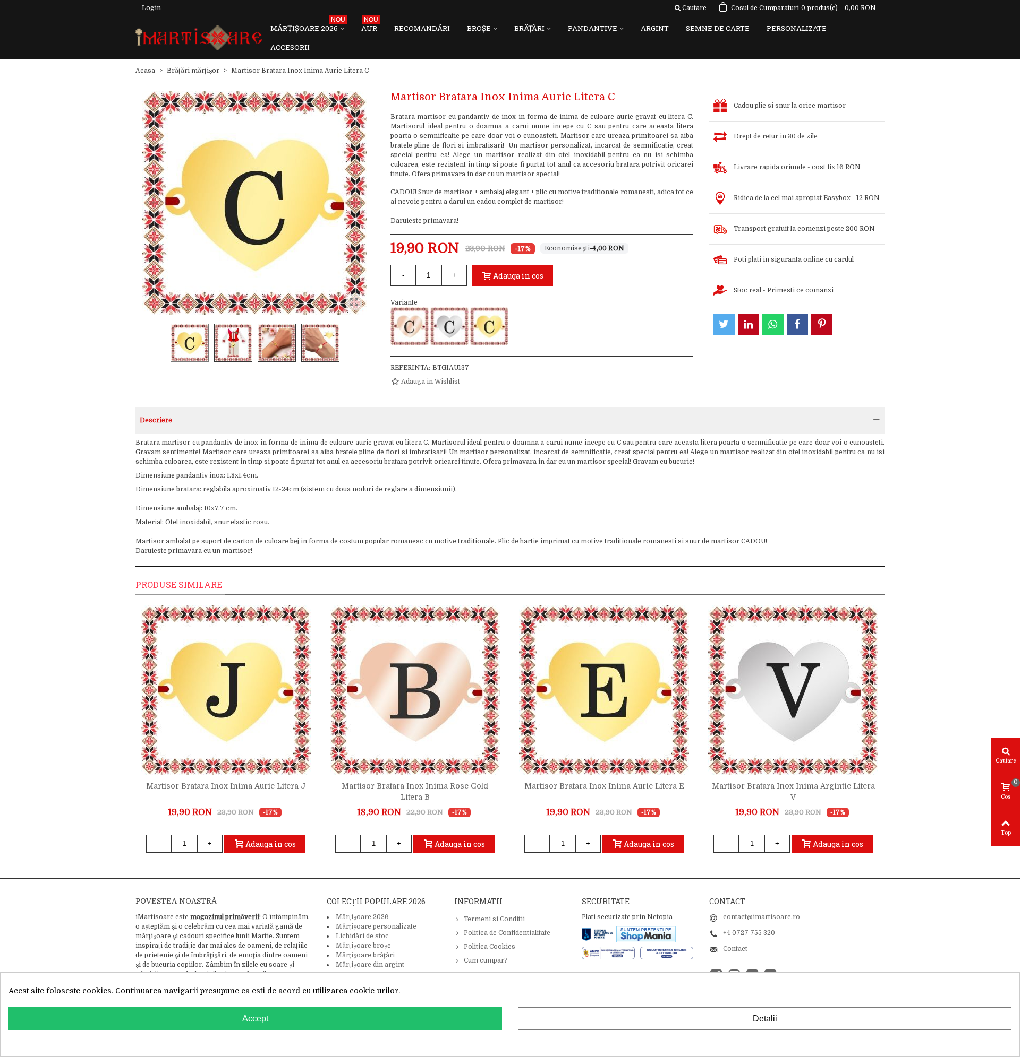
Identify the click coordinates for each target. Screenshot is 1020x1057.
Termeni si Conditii (494, 919)
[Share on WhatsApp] (773, 324)
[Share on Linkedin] (748, 324)
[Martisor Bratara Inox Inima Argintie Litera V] (793, 690)
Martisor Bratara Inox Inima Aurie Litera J (225, 786)
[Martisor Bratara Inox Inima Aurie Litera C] (489, 326)
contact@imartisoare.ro (761, 917)
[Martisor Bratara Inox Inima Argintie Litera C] (449, 326)
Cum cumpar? (486, 960)
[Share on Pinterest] (821, 324)
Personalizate (797, 28)
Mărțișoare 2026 (307, 26)
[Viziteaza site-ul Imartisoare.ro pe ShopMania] (646, 933)
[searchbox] (690, 8)
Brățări (529, 28)
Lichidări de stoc (362, 936)
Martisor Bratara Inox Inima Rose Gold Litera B (415, 791)
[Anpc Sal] (611, 952)
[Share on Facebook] (797, 324)
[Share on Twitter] (724, 324)
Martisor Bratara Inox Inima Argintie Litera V (793, 791)
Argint (655, 28)
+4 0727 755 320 (749, 933)
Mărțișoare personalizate (376, 926)
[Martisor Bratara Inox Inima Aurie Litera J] (226, 690)
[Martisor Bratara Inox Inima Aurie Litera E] (604, 690)
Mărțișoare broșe (363, 945)
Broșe (479, 28)
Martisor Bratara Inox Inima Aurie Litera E (604, 786)
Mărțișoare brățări (365, 955)
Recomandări (422, 28)
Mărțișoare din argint (370, 964)
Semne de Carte (718, 28)
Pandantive (592, 28)
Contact (735, 948)
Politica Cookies (489, 946)
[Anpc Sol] (666, 952)
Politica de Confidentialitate (507, 933)
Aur (369, 26)
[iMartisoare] (198, 38)
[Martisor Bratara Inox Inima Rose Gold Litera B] (415, 690)
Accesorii (290, 47)
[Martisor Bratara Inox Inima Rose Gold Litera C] (409, 326)
